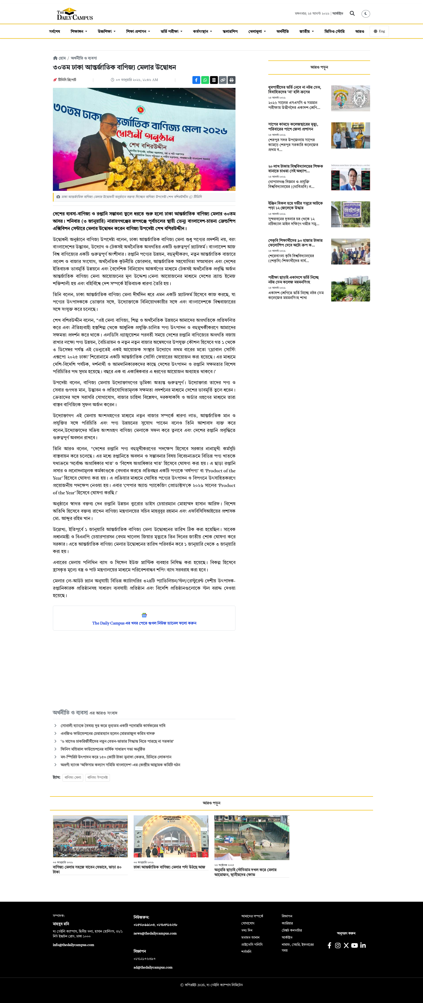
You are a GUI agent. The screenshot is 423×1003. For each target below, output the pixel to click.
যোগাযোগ (247, 923)
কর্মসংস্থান (201, 32)
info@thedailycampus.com (73, 945)
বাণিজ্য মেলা (73, 777)
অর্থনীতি (283, 32)
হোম (62, 58)
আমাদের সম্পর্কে (252, 916)
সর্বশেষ (54, 32)
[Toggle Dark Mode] (366, 14)
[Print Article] (231, 80)
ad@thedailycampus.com (153, 967)
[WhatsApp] (205, 80)
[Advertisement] (144, 669)
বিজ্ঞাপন (287, 916)
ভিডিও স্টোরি (335, 32)
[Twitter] (214, 80)
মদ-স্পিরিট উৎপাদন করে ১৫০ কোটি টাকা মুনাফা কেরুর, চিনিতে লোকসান (115, 757)
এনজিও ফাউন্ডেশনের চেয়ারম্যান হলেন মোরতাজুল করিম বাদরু (107, 734)
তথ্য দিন (246, 930)
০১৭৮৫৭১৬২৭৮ (167, 925)
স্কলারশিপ (230, 32)
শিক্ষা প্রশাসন (136, 32)
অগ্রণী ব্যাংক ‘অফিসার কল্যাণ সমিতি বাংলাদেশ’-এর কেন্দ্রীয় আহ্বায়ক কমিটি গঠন (120, 765)
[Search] (352, 14)
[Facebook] (196, 80)
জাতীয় (305, 32)
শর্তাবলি (246, 952)
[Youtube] (354, 946)
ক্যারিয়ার (287, 923)
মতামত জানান (250, 937)
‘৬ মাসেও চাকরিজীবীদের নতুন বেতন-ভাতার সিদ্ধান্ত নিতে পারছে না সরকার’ (117, 742)
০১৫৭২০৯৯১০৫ (144, 925)
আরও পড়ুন (319, 67)
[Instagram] (337, 946)
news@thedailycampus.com (155, 933)
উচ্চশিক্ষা (105, 32)
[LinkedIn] (363, 946)
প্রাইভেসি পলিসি (251, 944)
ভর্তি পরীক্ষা (170, 32)
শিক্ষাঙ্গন (77, 32)
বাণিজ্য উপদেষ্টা (97, 777)
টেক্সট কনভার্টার (292, 930)
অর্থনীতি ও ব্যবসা (84, 58)
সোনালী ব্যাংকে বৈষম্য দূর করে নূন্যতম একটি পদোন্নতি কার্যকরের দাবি (112, 726)
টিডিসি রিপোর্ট (67, 80)
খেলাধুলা (255, 32)
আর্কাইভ (337, 13)
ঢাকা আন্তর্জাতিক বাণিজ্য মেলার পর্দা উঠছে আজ (169, 867)
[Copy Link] (223, 80)
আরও (359, 32)
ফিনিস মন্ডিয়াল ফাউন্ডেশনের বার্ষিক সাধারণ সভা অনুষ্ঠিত (102, 749)
